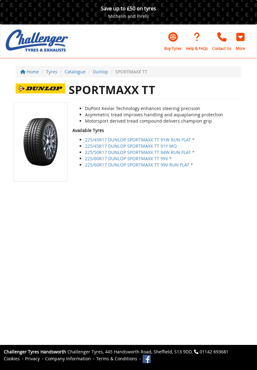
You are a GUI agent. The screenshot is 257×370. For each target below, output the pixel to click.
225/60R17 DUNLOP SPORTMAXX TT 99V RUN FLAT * (139, 165)
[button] (240, 41)
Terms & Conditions (116, 359)
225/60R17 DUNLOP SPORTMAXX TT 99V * (128, 158)
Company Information (68, 359)
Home (32, 72)
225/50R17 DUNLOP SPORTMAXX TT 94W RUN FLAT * (140, 152)
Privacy (32, 359)
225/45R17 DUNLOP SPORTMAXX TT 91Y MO (131, 146)
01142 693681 (214, 352)
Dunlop (100, 72)
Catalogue (75, 72)
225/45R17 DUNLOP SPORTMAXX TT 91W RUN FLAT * (140, 140)
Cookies (12, 359)
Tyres (51, 72)
